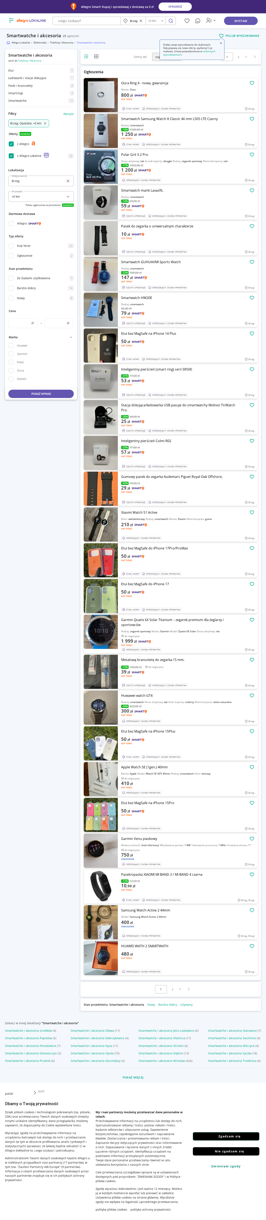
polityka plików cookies (111, 1209)
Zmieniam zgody (226, 1166)
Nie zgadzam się (229, 1151)
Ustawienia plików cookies (114, 1197)
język (41, 1091)
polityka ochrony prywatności (151, 1209)
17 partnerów (73, 1162)
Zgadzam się (229, 1136)
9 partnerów (70, 1167)
